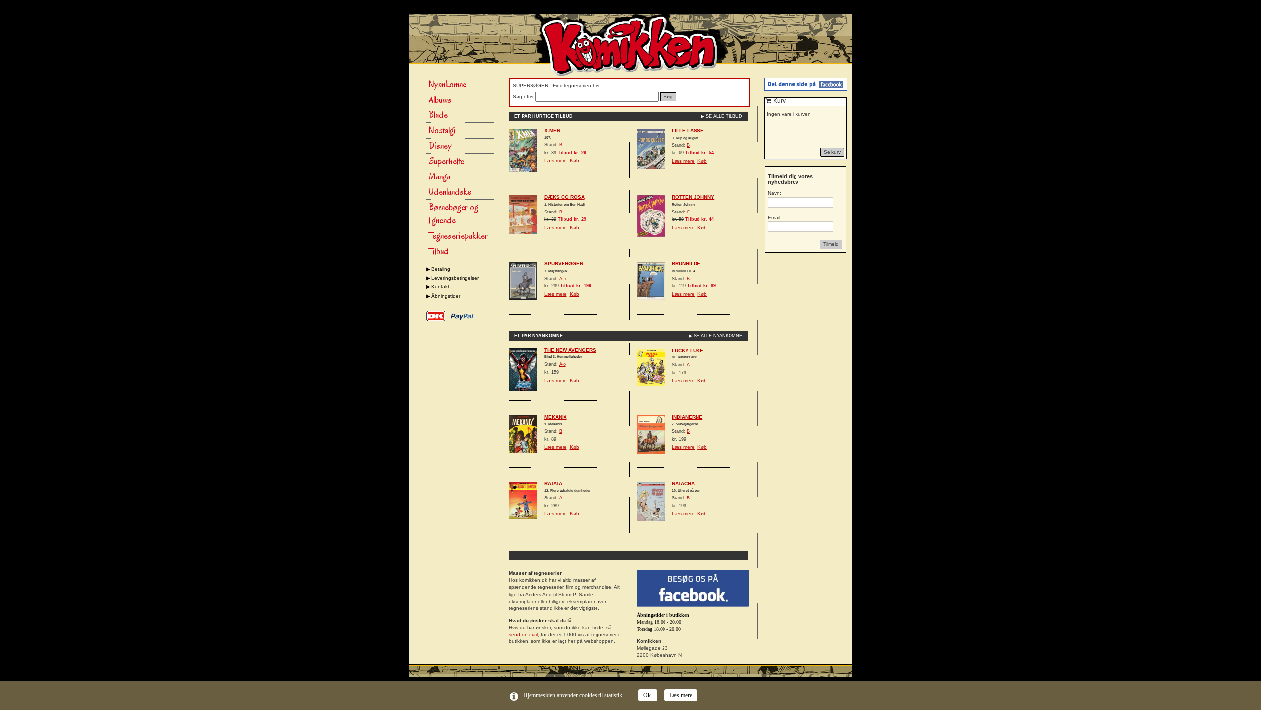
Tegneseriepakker (458, 236)
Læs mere (555, 160)
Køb (574, 160)
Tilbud (439, 251)
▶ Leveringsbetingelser (452, 278)
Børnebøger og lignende (453, 213)
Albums (440, 100)
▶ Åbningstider (443, 296)
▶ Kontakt (437, 286)
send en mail (523, 634)
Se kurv (832, 152)
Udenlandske (450, 192)
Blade (438, 115)
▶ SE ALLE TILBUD (721, 116)
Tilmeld (831, 244)
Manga (439, 176)
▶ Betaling (438, 269)
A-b (562, 278)
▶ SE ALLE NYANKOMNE (715, 335)
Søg (668, 96)
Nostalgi (442, 130)
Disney (440, 146)
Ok (647, 695)
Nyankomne (447, 84)
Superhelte (446, 161)
